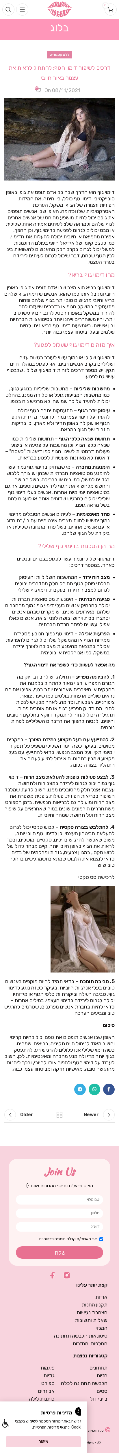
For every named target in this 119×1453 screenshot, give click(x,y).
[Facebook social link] (109, 1089)
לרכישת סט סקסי (96, 877)
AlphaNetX (93, 1442)
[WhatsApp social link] (94, 1089)
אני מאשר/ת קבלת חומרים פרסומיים (68, 1239)
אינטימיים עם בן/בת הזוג (32, 520)
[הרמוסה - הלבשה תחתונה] (60, 9)
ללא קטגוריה (59, 55)
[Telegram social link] (80, 1089)
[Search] (8, 9)
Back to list (59, 1114)
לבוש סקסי (103, 852)
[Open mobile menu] (22, 9)
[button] (5, 1424)
